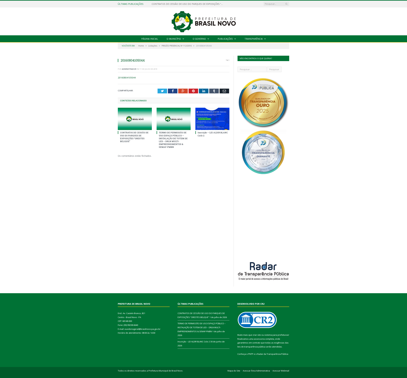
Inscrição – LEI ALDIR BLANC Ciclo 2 (194, 341)
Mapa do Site (234, 370)
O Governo (199, 38)
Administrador (129, 69)
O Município (174, 38)
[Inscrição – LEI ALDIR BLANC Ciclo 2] (212, 119)
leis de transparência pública (251, 346)
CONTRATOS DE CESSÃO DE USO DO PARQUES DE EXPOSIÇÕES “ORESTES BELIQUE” (134, 137)
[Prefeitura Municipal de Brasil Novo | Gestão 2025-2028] (203, 21)
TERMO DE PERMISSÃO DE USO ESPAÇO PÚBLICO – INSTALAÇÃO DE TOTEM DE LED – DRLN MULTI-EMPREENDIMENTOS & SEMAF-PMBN (188, 4)
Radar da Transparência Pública (272, 354)
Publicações (225, 38)
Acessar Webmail (280, 370)
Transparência (254, 38)
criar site (257, 334)
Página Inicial (149, 38)
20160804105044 (127, 77)
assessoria (259, 338)
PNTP (250, 354)
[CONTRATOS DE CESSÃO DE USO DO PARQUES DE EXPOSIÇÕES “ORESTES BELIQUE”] (135, 119)
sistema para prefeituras (276, 334)
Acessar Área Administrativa (256, 370)
